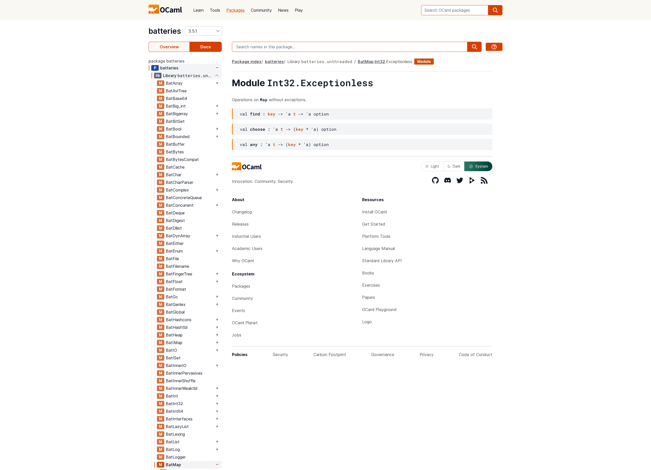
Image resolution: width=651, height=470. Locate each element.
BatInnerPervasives (184, 373)
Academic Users (247, 248)
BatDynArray (178, 235)
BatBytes (175, 151)
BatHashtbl (176, 327)
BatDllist (174, 228)
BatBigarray (177, 113)
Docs (205, 46)
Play (299, 10)
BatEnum (174, 251)
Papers (368, 297)
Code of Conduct (475, 354)
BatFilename (177, 266)
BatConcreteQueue (184, 197)
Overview (169, 46)
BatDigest (175, 220)
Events (238, 310)
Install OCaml (374, 211)
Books (368, 272)
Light (435, 166)
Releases (240, 224)
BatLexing (175, 434)
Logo (367, 321)
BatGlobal (175, 312)
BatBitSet (175, 121)
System (481, 166)
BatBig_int (176, 106)
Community (261, 10)
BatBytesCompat (182, 159)
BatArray (174, 83)
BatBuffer (175, 144)
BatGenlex (176, 304)
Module (424, 61)
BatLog (173, 449)
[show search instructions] (494, 47)
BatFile (172, 258)
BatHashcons (178, 319)
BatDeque (175, 212)
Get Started (373, 224)
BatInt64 (174, 411)
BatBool (173, 128)
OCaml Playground (379, 309)
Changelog (242, 211)
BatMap (173, 464)
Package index (246, 61)
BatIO (171, 350)
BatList (173, 441)
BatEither (175, 243)
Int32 (380, 61)
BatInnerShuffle (181, 380)
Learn (198, 10)
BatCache (175, 167)
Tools (215, 10)
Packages (235, 10)
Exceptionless (399, 61)
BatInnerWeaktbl (181, 388)
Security (280, 354)
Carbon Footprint (330, 354)
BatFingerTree (179, 273)
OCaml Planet (245, 322)
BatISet (173, 357)
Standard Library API (382, 260)
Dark (456, 166)
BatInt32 (174, 403)
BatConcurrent (180, 205)
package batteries (166, 61)
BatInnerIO (176, 365)
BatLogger (176, 457)
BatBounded (178, 136)
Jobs (236, 334)
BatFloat (174, 281)
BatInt (172, 396)
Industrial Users (246, 236)
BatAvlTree (176, 90)
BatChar (173, 174)
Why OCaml (243, 260)
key (271, 113)
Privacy (427, 354)
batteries (165, 31)
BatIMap (174, 342)
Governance (382, 354)
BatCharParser (179, 182)
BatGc (172, 296)
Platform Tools (376, 236)
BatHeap (174, 334)
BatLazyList (177, 426)
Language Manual (378, 248)
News (283, 10)
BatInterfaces (179, 418)
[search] (495, 10)
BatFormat (176, 289)
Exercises (371, 285)
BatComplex (177, 190)
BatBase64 (176, 98)
